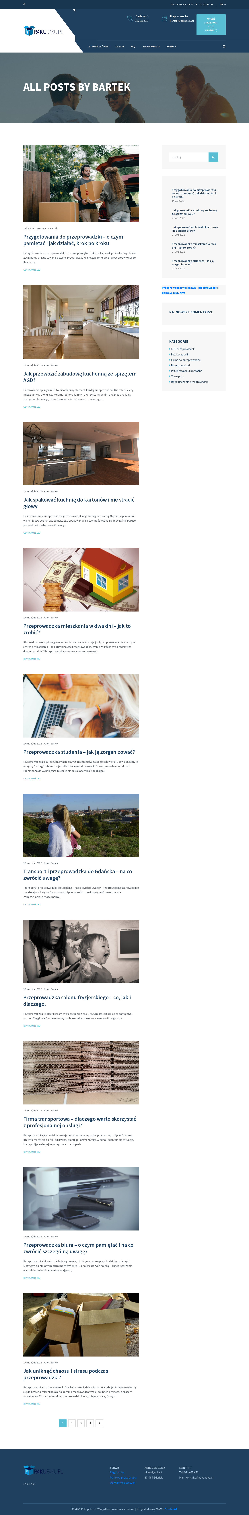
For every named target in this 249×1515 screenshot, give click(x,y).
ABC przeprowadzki (183, 349)
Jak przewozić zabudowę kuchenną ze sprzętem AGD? (80, 377)
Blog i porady (151, 46)
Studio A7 (171, 1509)
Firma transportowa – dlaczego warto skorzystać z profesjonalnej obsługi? (79, 1122)
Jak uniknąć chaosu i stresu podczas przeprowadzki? (65, 1374)
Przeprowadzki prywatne (186, 371)
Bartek (53, 228)
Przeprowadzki (180, 365)
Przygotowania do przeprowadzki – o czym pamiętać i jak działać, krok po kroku (73, 240)
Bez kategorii (179, 354)
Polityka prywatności (123, 1477)
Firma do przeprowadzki (186, 360)
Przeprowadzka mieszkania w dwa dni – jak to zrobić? (77, 629)
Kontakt (172, 46)
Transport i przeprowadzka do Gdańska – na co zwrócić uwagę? (77, 874)
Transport (177, 376)
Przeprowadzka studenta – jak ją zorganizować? (79, 751)
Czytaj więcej (31, 269)
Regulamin (117, 1472)
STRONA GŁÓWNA (98, 46)
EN (222, 4)
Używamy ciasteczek (122, 1482)
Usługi (120, 46)
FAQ (133, 46)
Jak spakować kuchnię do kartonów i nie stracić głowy (78, 503)
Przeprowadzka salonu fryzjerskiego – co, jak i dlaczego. (77, 1000)
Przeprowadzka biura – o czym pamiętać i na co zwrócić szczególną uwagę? (78, 1248)
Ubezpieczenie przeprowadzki (189, 382)
